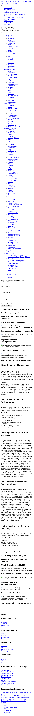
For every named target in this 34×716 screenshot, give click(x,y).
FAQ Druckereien (9, 19)
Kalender (10, 55)
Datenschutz (7, 24)
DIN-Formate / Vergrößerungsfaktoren (15, 14)
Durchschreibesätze (13, 77)
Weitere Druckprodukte (11, 12)
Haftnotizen (11, 85)
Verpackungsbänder (13, 242)
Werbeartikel (11, 247)
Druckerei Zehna (5, 678)
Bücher (10, 45)
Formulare (11, 82)
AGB (6, 713)
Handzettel (11, 175)
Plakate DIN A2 (12, 201)
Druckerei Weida (5, 680)
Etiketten (10, 162)
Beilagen (10, 136)
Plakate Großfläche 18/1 (15, 204)
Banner (10, 107)
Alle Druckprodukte (10, 128)
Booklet (10, 143)
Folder (10, 51)
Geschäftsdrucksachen (10, 9)
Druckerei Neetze (6, 685)
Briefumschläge (12, 74)
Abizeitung (11, 37)
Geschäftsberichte (13, 84)
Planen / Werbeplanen (14, 118)
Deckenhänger (12, 110)
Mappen (10, 59)
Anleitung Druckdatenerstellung (13, 17)
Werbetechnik (8, 11)
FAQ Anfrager (8, 21)
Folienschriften (12, 115)
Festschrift (11, 48)
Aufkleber (11, 38)
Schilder (10, 120)
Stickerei (10, 121)
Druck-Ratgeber (9, 253)
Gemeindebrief (12, 53)
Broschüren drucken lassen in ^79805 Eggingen (14, 699)
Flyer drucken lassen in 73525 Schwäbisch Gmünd (15, 696)
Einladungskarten (13, 46)
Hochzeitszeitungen (13, 180)
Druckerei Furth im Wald (8, 672)
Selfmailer (11, 97)
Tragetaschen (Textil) (14, 237)
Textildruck (11, 64)
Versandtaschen (12, 100)
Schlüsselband (12, 218)
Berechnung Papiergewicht (15, 255)
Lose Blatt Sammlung (14, 187)
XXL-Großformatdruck (14, 126)
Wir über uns (8, 709)
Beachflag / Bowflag (14, 108)
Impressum (7, 22)
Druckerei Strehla (6, 677)
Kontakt (6, 705)
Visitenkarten (12, 66)
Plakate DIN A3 (12, 203)
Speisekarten (11, 227)
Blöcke (10, 40)
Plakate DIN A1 (12, 200)
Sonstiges (10, 99)
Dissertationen (12, 156)
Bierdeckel (11, 139)
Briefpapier (11, 41)
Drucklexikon (12, 265)
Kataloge (10, 58)
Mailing (10, 89)
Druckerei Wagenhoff (7, 673)
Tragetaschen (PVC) (14, 235)
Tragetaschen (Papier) (14, 234)
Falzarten (7, 16)
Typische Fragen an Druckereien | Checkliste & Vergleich (17, 262)
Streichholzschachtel (14, 231)
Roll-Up (10, 214)
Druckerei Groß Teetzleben (8, 681)
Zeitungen (11, 68)
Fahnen (10, 113)
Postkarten (11, 209)
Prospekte (11, 63)
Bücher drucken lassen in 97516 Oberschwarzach (15, 697)
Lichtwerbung (12, 116)
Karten (10, 56)
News (9, 270)
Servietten (11, 224)
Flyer (9, 50)
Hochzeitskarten (12, 178)
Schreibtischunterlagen (14, 95)
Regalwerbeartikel (13, 213)
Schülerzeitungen (13, 221)
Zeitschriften (11, 250)
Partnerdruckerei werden (11, 707)
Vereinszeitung (12, 239)
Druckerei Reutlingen (7, 675)
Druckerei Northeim (6, 670)
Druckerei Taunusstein (7, 683)
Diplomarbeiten (12, 152)
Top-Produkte (8, 8)
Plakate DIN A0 (12, 198)
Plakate (10, 61)
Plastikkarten (11, 208)
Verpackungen (12, 125)
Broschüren (11, 43)
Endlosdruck (11, 160)
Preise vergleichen (6, 305)
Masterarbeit (11, 193)
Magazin (10, 188)
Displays (10, 112)
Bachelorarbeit (12, 133)
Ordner (10, 195)
